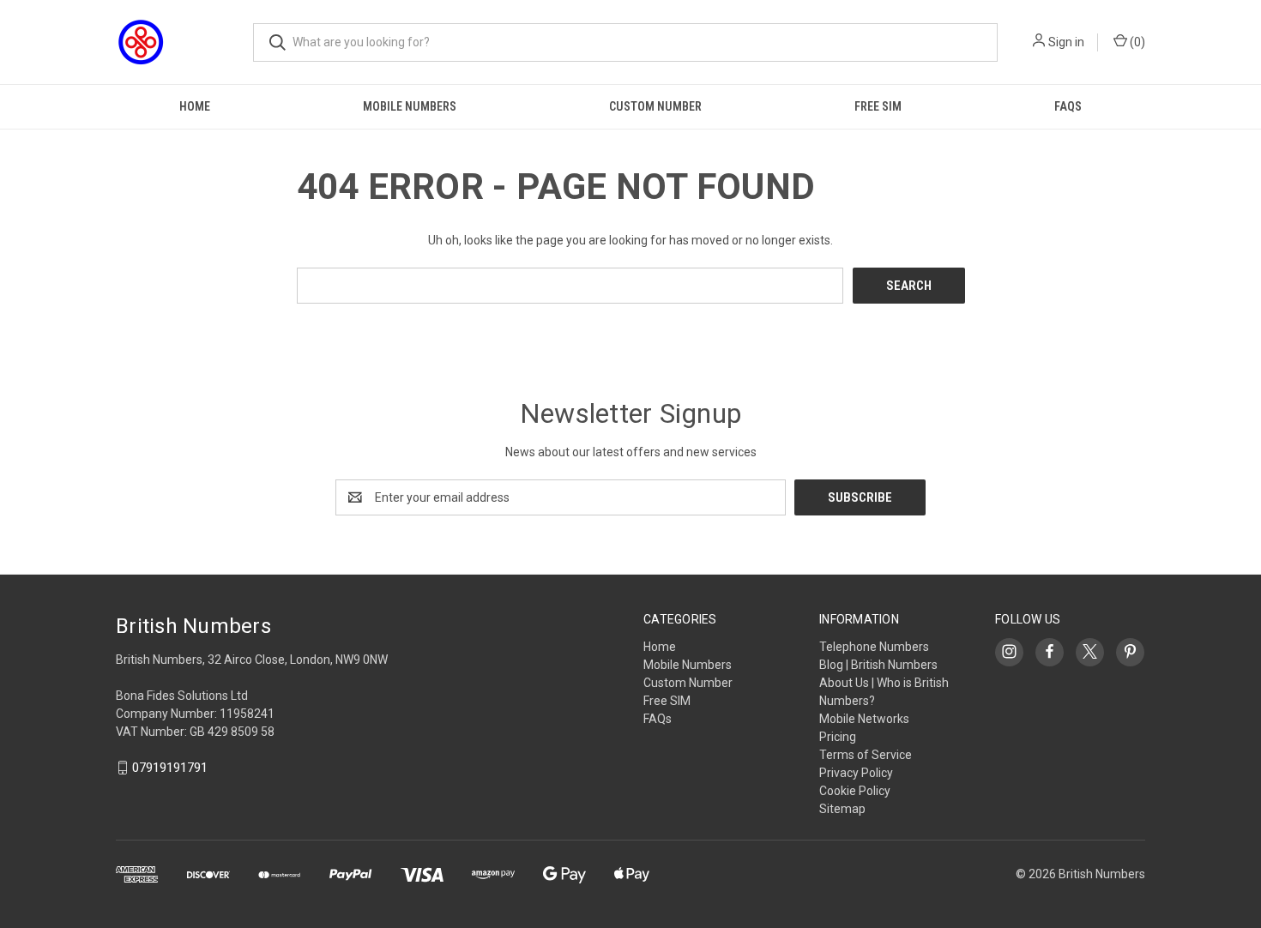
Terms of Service (865, 755)
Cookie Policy (854, 791)
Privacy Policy (856, 773)
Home (194, 106)
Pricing (837, 737)
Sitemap (842, 809)
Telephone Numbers (874, 647)
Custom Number (655, 106)
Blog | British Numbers (878, 665)
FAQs (1068, 106)
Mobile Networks (864, 719)
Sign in (1066, 42)
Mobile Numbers (409, 106)
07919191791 (170, 767)
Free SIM (878, 106)
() (1136, 42)
